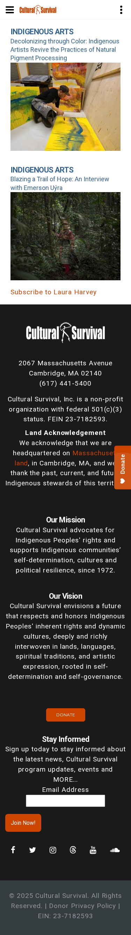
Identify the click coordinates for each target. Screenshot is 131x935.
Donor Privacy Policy (82, 906)
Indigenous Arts (42, 31)
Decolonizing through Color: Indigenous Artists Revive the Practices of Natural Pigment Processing (64, 49)
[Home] (38, 9)
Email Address (65, 790)
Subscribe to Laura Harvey (53, 292)
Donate (65, 714)
